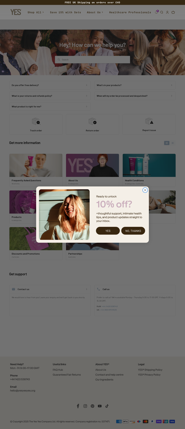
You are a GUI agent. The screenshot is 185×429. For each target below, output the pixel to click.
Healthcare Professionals (130, 12)
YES (108, 230)
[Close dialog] (145, 190)
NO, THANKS (133, 230)
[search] (161, 12)
